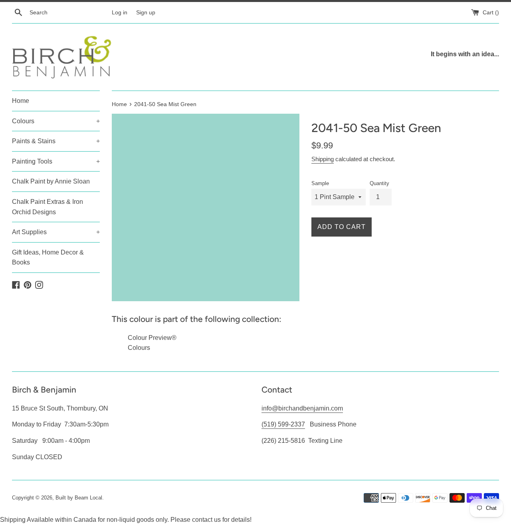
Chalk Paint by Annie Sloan (51, 181)
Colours (56, 121)
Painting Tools (56, 161)
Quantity (379, 183)
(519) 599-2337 (283, 424)
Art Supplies (56, 232)
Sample (320, 183)
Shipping (322, 159)
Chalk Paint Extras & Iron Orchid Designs (47, 206)
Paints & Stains (56, 141)
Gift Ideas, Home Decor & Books (48, 257)
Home (20, 100)
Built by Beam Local (78, 498)
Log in (119, 12)
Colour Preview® (152, 337)
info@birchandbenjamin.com (302, 408)
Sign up (145, 12)
